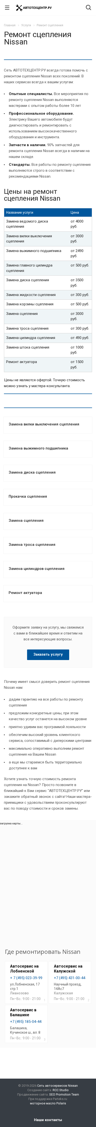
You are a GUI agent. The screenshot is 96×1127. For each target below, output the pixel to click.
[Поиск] (88, 8)
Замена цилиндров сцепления (36, 568)
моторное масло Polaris (48, 1103)
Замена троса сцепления (32, 544)
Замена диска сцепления (32, 472)
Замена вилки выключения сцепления (44, 424)
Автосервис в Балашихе (23, 1012)
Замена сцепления (26, 520)
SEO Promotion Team (64, 1094)
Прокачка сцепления (28, 496)
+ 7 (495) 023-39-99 (26, 978)
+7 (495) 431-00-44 (69, 978)
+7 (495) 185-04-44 (25, 1021)
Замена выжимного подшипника (38, 448)
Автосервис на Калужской (68, 968)
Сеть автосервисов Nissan (57, 1085)
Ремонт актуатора (25, 593)
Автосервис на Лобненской (24, 968)
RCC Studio (61, 1090)
